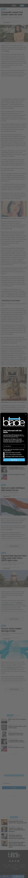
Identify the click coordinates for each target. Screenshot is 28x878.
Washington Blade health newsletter (14, 456)
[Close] (25, 414)
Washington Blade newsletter (13, 452)
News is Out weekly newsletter (13, 454)
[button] (14, 453)
